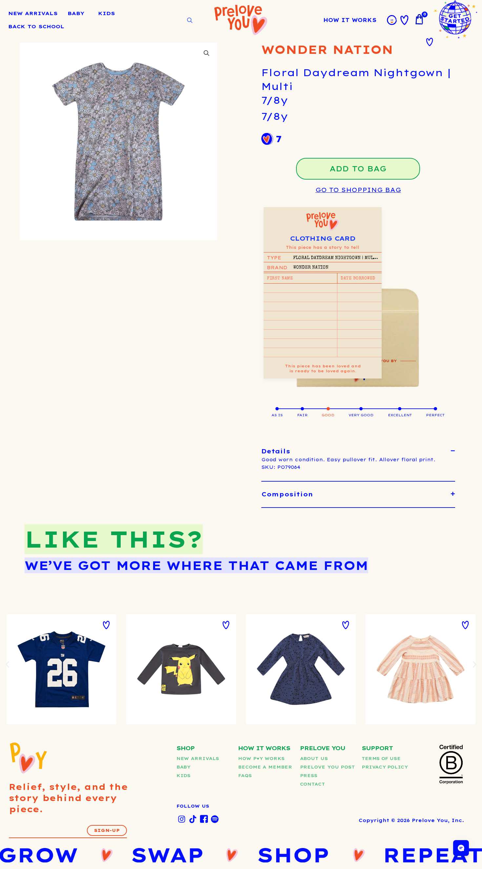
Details (275, 451)
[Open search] (189, 20)
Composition (287, 494)
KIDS (106, 13)
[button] (206, 53)
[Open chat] (461, 848)
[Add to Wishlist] (429, 42)
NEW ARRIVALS (33, 13)
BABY (76, 13)
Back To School (36, 26)
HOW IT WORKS (349, 20)
